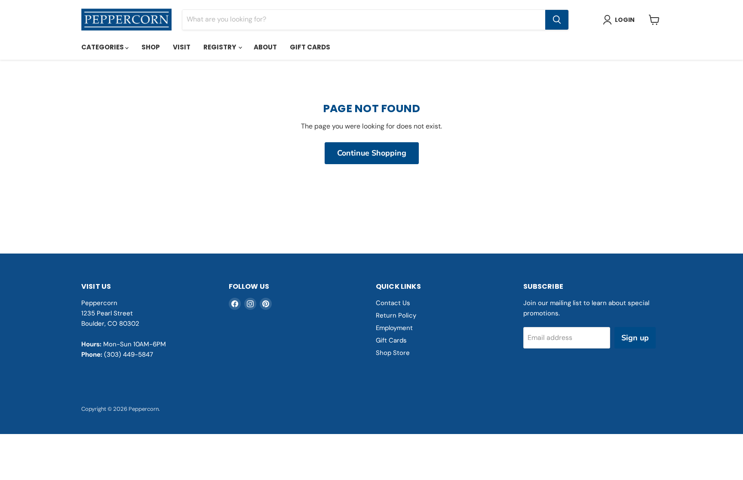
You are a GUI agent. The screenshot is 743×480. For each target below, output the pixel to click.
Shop (150, 47)
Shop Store (393, 353)
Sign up (635, 338)
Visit (181, 47)
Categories (103, 47)
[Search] (556, 20)
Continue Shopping (371, 153)
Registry (220, 47)
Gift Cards (310, 47)
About (265, 47)
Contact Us (393, 303)
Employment (394, 328)
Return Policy (396, 315)
